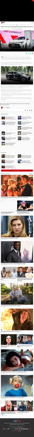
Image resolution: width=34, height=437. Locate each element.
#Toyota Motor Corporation (4, 104)
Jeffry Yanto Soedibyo (17, 29)
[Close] (33, 1)
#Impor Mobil (19, 103)
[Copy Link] (32, 53)
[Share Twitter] (28, 53)
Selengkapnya (17, 170)
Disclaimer (18, 424)
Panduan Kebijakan (13, 424)
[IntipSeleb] (15, 430)
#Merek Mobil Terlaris (26, 103)
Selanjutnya (8, 107)
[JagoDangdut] (19, 430)
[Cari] (31, 22)
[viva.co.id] (4, 428)
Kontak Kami (16, 423)
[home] (17, 25)
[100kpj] (8, 428)
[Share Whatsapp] (30, 53)
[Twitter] (16, 421)
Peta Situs (6, 423)
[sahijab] (12, 428)
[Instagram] (17, 421)
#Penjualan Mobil (3, 103)
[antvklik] (30, 428)
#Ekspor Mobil (14, 103)
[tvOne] (23, 428)
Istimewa (4, 50)
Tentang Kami (10, 423)
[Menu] (33, 22)
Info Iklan (20, 423)
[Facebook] (14, 421)
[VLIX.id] (16, 428)
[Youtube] (19, 421)
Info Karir (22, 424)
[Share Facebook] (26, 53)
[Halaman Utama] (3, 22)
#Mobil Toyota (9, 103)
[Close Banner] (23, 435)
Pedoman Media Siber (25, 423)
